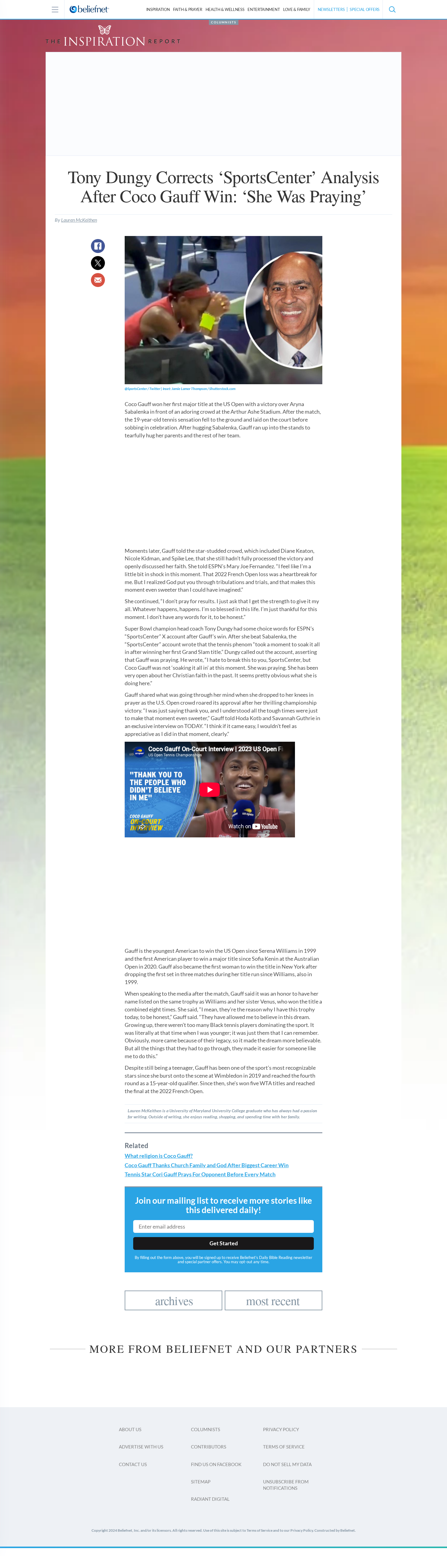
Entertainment (264, 9)
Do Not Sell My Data (287, 1464)
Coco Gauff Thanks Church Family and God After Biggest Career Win (207, 1165)
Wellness (225, 9)
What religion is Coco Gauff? (159, 1156)
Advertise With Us (141, 1446)
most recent (273, 1300)
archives (174, 1300)
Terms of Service (284, 1446)
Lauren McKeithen (79, 220)
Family (296, 9)
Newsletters (331, 9)
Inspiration (158, 9)
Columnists (223, 22)
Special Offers (364, 9)
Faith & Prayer (187, 9)
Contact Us (133, 1464)
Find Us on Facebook (216, 1464)
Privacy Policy (281, 1429)
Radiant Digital (210, 1499)
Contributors (208, 1446)
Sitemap (200, 1481)
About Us (130, 1429)
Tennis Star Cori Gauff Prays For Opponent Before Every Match (200, 1174)
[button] (392, 9)
